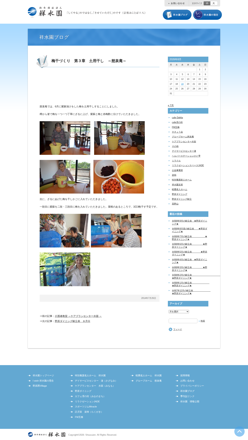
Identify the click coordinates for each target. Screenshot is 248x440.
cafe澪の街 (177, 122)
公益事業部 (177, 170)
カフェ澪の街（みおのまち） (90, 396)
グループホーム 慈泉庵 (149, 380)
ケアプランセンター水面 (184, 141)
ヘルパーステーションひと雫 (186, 156)
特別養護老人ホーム (182, 180)
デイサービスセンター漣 (184, 151)
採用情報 (185, 375)
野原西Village (40, 385)
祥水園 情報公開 (189, 401)
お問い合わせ (187, 380)
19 (182, 84)
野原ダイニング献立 (182, 199)
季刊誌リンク (187, 396)
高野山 (175, 204)
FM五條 (176, 127)
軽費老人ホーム (179, 189)
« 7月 (171, 105)
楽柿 (174, 175)
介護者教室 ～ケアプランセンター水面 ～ (78, 316)
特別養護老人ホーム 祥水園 (90, 375)
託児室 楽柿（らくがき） (89, 411)
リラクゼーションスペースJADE (188, 165)
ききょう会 (177, 132)
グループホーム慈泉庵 (183, 136)
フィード (177, 329)
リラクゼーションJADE (87, 401)
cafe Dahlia (177, 117)
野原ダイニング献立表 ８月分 (72, 321)
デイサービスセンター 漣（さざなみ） (96, 380)
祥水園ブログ (187, 391)
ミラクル (176, 160)
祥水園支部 (177, 184)
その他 (175, 146)
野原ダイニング (179, 194)
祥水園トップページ (43, 375)
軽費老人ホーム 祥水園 (149, 375)
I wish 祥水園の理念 (43, 380)
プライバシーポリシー (192, 385)
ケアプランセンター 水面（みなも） (95, 385)
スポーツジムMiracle (86, 406)
